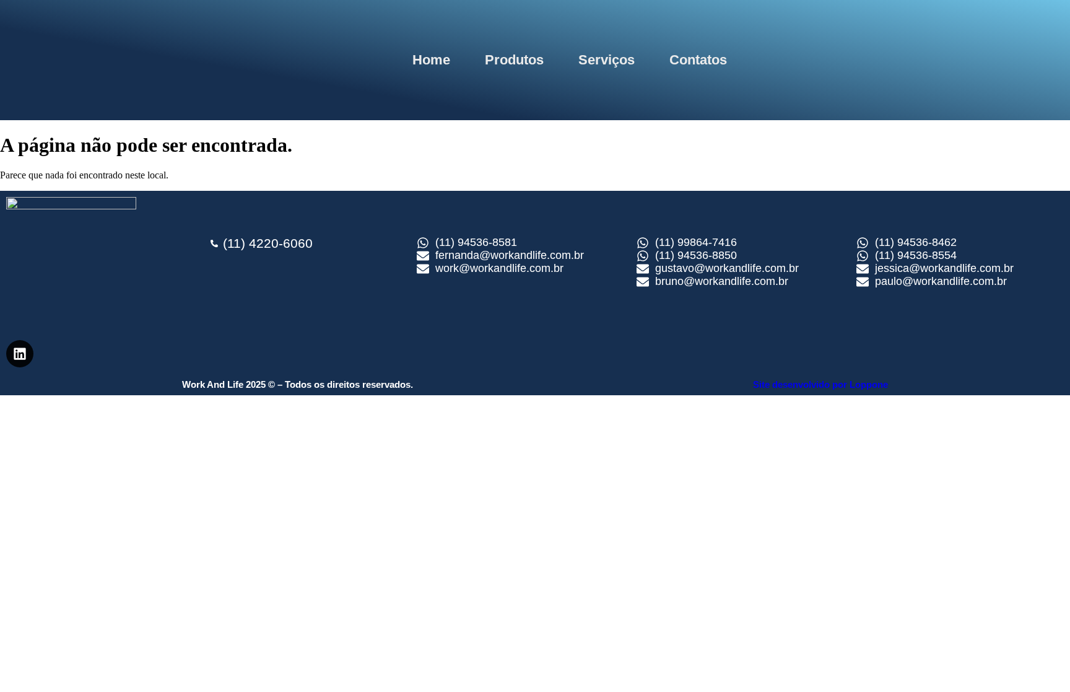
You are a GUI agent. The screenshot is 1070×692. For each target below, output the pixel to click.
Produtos (514, 60)
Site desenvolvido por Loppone (820, 384)
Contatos (698, 60)
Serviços (606, 60)
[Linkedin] (19, 353)
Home (431, 60)
